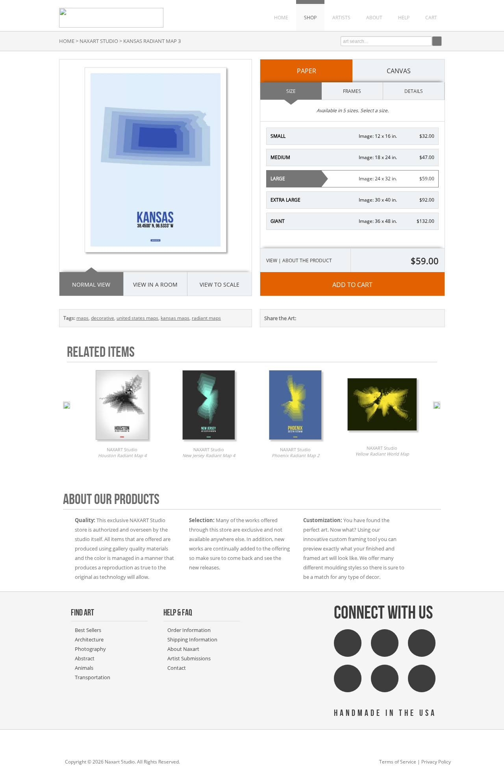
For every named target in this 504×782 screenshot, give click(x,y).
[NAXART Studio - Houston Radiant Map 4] (122, 441)
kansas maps (175, 318)
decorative (102, 318)
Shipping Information (192, 639)
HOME (281, 17)
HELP (404, 17)
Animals (84, 667)
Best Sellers (88, 630)
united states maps (137, 318)
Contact (176, 667)
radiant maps (206, 318)
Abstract (84, 658)
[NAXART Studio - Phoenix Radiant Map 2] (295, 441)
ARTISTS (341, 17)
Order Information (189, 630)
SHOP (310, 17)
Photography (90, 648)
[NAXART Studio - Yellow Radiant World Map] (382, 432)
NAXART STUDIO (99, 40)
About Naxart (183, 648)
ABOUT (374, 17)
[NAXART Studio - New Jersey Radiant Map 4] (208, 441)
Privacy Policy (436, 761)
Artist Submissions (189, 658)
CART (431, 17)
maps (82, 318)
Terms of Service (397, 761)
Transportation (92, 677)
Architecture (89, 639)
